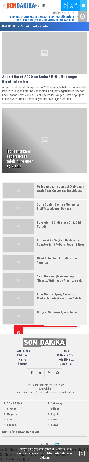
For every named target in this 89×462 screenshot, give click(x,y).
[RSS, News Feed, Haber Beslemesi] (48, 372)
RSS (66, 351)
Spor (10, 419)
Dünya (54, 425)
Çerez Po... (66, 363)
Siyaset (11, 408)
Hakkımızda (22, 351)
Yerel (54, 419)
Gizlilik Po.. (66, 359)
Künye (22, 359)
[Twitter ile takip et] (40, 372)
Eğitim (55, 408)
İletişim (22, 363)
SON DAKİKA (14, 403)
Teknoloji (56, 403)
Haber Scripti (46, 444)
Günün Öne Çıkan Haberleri (20, 432)
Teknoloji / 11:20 (42, 17)
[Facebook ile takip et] (31, 372)
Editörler (22, 355)
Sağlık (55, 414)
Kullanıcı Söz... (66, 355)
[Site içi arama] (57, 372)
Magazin (12, 414)
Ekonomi (12, 425)
